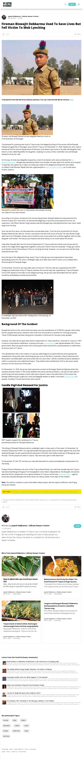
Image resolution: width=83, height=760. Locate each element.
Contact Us (14, 751)
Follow (77, 526)
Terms (8, 751)
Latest (26, 726)
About (11, 749)
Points (26, 749)
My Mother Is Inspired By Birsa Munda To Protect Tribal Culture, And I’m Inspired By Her (44, 492)
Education (6, 726)
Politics (23, 720)
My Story (6, 736)
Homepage (5, 749)
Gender (5, 731)
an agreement (49, 343)
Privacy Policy (22, 751)
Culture (17, 726)
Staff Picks (16, 731)
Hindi (14, 720)
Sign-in (72, 4)
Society (5, 720)
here (71, 100)
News (26, 731)
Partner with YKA (19, 749)
